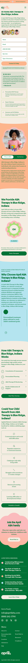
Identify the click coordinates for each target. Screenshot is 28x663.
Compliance (18, 641)
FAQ (2, 646)
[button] (25, 7)
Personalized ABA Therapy (6, 635)
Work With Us (19, 634)
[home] (5, 7)
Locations (4, 639)
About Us (4, 630)
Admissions (4, 642)
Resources (18, 637)
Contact (17, 630)
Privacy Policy (5, 68)
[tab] (7, 157)
